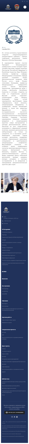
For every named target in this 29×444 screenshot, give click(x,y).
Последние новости (6, 351)
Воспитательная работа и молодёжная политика (13, 369)
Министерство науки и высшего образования (11, 433)
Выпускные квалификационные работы (11, 385)
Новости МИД (5, 354)
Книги (3, 395)
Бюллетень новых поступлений (9, 388)
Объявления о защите (7, 322)
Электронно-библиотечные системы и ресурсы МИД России (13, 382)
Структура (4, 234)
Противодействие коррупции (8, 255)
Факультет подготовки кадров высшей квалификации (14, 361)
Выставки (4, 364)
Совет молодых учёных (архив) (9, 320)
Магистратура (5, 288)
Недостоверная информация (8, 258)
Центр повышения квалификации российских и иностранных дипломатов (12, 309)
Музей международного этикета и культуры (11, 242)
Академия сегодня (6, 250)
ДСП (3, 335)
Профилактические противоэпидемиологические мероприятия (13, 263)
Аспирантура (5, 291)
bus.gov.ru (4, 439)
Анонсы (4, 348)
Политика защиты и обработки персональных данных (14, 260)
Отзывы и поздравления (7, 247)
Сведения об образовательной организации (12, 252)
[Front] (6, 209)
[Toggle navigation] (24, 7)
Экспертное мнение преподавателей (10, 359)
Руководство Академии (7, 232)
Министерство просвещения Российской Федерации (13, 436)
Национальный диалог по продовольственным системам (12, 338)
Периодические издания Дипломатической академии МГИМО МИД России (14, 391)
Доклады (4, 332)
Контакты (6, 223)
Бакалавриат (5, 303)
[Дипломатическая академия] (8, 7)
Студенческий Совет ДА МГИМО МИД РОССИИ (12, 237)
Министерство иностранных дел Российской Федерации (13, 431)
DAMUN (3, 372)
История (4, 240)
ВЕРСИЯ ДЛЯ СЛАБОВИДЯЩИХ (15, 412)
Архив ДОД (4, 294)
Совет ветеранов (5, 366)
